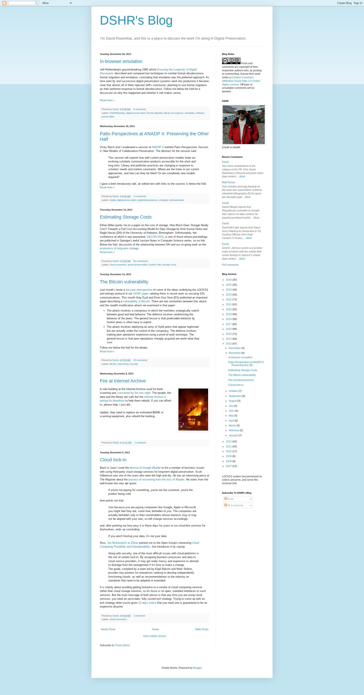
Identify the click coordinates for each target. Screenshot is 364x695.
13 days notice (147, 602)
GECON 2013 (155, 236)
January (234, 435)
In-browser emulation (121, 61)
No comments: (141, 261)
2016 (229, 329)
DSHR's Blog (136, 20)
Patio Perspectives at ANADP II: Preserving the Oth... (246, 364)
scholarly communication (171, 200)
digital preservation (135, 113)
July (231, 406)
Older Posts (201, 629)
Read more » (107, 100)
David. (225, 161)
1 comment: (140, 442)
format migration (155, 113)
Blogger (197, 667)
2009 (229, 456)
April (232, 420)
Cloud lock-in (113, 459)
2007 (229, 466)
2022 (229, 299)
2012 (229, 441)
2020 (229, 309)
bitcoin (113, 364)
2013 (229, 343)
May (231, 415)
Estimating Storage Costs (126, 217)
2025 (229, 284)
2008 (229, 461)
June (232, 410)
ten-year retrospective (139, 289)
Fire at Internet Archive (123, 380)
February (234, 430)
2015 (229, 334)
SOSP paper (140, 293)
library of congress (173, 113)
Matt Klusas (228, 182)
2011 (229, 446)
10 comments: (141, 360)
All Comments (235, 505)
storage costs (169, 264)
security (134, 364)
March (233, 425)
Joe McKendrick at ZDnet (122, 542)
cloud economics (118, 264)
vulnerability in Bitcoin (136, 301)
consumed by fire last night (133, 392)
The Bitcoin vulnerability (124, 281)
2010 (229, 451)
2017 (229, 324)
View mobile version (154, 636)
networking (122, 364)
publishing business (148, 200)
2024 (229, 289)
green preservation (137, 264)
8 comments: (140, 109)
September (235, 396)
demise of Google (145, 467)
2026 (229, 279)
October (233, 391)
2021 (229, 304)
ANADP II (158, 147)
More (242, 176)
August (233, 400)
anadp (113, 200)
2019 (229, 314)
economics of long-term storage (119, 248)
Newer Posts (108, 629)
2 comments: (140, 196)
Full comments (230, 264)
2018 (229, 319)
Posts (230, 498)
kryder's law (155, 264)
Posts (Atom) (122, 645)
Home (155, 629)
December (235, 348)
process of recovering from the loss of (156, 479)
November (235, 352)
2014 (229, 338)
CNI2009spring (117, 113)
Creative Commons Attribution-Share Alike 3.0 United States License (241, 81)
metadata (189, 113)
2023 (229, 294)
